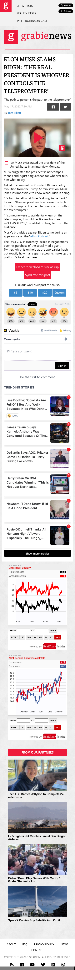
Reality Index (26, 13)
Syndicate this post (37, 275)
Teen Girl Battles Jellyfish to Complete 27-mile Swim (36, 796)
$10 (30, 292)
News (64, 944)
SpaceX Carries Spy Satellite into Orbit (34, 920)
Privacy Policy (44, 944)
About (11, 944)
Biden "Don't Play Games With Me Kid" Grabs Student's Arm (34, 880)
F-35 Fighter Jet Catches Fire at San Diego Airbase (36, 838)
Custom (59, 292)
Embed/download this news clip (37, 267)
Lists (29, 6)
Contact (37, 950)
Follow (67, 11)
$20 (45, 292)
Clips (20, 6)
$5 (15, 292)
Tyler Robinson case (32, 21)
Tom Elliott (14, 113)
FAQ (25, 944)
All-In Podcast (39, 236)
